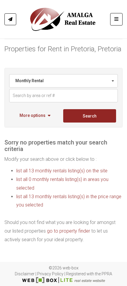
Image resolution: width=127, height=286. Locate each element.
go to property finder (68, 231)
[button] (35, 116)
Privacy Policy (50, 273)
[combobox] (63, 81)
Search (90, 116)
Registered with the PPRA (89, 273)
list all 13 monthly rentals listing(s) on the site (62, 171)
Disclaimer (25, 273)
